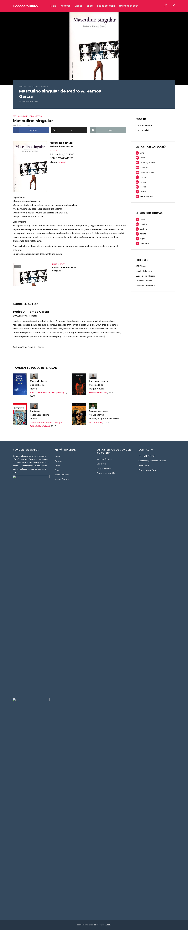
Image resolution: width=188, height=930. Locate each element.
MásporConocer (128, 6)
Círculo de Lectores (144, 271)
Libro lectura (58, 264)
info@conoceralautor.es (155, 460)
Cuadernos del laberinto (147, 276)
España (31, 86)
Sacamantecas (98, 411)
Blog (90, 6)
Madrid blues (38, 381)
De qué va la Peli (104, 468)
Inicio (53, 6)
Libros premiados (143, 130)
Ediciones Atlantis (144, 280)
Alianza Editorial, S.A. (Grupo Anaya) (48, 392)
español (23, 86)
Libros (78, 6)
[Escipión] (20, 414)
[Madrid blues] (20, 384)
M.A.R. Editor (95, 422)
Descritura (101, 463)
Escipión (35, 411)
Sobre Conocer (106, 6)
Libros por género (144, 125)
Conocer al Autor (102, 925)
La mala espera (98, 381)
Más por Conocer (104, 459)
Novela (44, 86)
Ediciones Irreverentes (146, 285)
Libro (37, 86)
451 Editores (141, 266)
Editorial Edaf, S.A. (98, 392)
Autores (65, 6)
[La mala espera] (79, 384)
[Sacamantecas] (79, 414)
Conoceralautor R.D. (106, 473)
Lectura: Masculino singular (64, 269)
